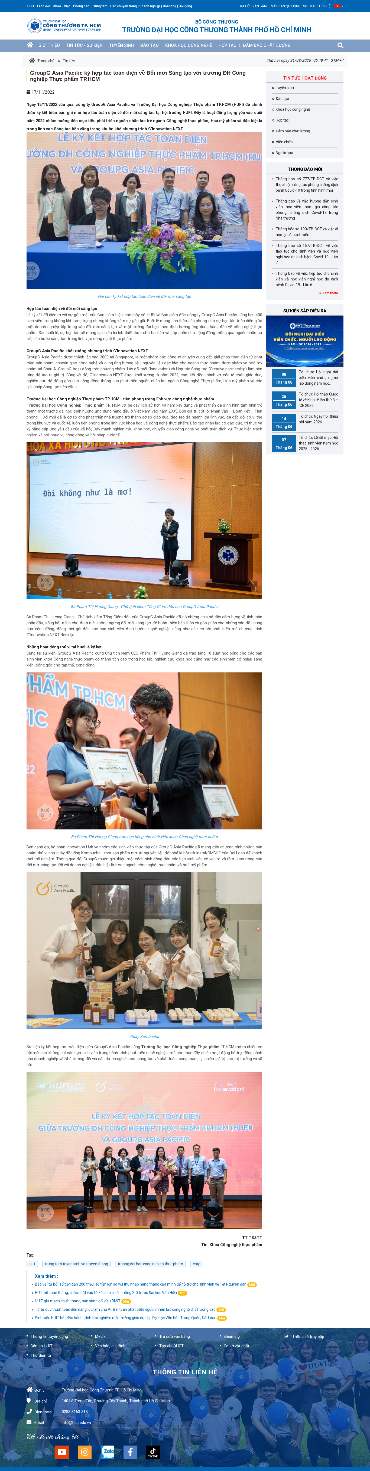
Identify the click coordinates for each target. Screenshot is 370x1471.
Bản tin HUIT (42, 1345)
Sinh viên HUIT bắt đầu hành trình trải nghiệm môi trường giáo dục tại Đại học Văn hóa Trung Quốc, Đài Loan (130, 1318)
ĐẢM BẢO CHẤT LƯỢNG (267, 45)
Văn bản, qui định (110, 1345)
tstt (32, 1264)
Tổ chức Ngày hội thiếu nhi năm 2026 (306, 421)
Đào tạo (282, 98)
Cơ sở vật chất (236, 1345)
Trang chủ (45, 61)
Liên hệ (324, 6)
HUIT (30, 6)
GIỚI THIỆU (49, 45)
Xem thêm (330, 293)
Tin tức (68, 61)
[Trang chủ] (30, 46)
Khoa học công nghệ (293, 109)
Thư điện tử (41, 1355)
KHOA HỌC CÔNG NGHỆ (188, 45)
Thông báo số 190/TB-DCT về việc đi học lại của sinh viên (307, 232)
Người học (284, 153)
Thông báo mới (305, 169)
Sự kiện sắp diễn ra (304, 310)
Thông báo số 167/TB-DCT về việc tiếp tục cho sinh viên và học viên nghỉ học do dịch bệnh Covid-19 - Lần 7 (307, 254)
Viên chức (284, 142)
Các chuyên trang (123, 6)
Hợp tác (282, 120)
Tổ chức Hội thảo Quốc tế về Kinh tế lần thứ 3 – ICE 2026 (306, 400)
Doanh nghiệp (149, 6)
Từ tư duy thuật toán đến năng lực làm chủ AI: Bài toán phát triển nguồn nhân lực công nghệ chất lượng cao (129, 1309)
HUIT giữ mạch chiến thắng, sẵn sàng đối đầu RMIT (82, 1301)
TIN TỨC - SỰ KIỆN (84, 45)
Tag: (30, 1255)
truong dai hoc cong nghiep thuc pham (150, 1264)
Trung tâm (100, 6)
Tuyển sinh (285, 88)
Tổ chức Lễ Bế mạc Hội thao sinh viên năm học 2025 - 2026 (306, 443)
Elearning (232, 1336)
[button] (337, 6)
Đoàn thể (169, 6)
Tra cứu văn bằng (253, 6)
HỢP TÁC (227, 45)
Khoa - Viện (61, 6)
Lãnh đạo (44, 6)
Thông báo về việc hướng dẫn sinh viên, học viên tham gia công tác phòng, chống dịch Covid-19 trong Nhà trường (307, 209)
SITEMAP (309, 6)
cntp (196, 1264)
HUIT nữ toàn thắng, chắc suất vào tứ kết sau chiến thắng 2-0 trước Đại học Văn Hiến (110, 1292)
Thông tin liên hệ (184, 1372)
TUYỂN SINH (121, 45)
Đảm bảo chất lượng (293, 131)
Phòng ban (81, 6)
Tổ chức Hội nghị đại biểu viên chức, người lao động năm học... (306, 377)
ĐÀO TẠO (149, 45)
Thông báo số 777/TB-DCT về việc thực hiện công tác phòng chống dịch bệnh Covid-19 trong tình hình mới (307, 184)
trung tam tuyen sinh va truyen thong (76, 1264)
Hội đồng (185, 6)
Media (100, 1336)
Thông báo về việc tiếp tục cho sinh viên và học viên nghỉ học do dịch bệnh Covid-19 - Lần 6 (307, 279)
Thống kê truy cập (307, 1336)
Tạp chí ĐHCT (171, 1345)
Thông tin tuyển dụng (49, 1336)
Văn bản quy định (285, 6)
